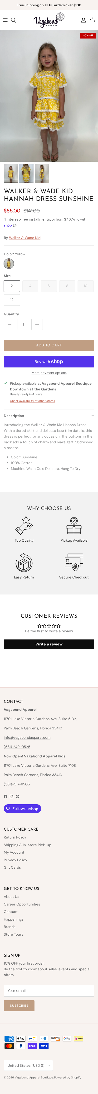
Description (14, 415)
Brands (9, 926)
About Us (11, 896)
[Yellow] (9, 264)
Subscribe (19, 1006)
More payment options (49, 373)
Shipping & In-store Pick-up (27, 845)
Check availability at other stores (32, 401)
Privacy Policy (15, 860)
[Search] (15, 20)
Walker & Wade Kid (24, 237)
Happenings (14, 919)
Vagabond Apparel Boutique (34, 1077)
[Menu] (5, 20)
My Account (14, 852)
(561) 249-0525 (17, 746)
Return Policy (15, 837)
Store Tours (13, 934)
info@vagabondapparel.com (27, 737)
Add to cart (49, 345)
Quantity (11, 314)
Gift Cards (12, 867)
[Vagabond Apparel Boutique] (49, 20)
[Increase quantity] (37, 324)
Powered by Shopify (67, 1077)
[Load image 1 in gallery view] (49, 96)
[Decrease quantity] (9, 324)
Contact (11, 911)
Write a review (49, 644)
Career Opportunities (22, 904)
